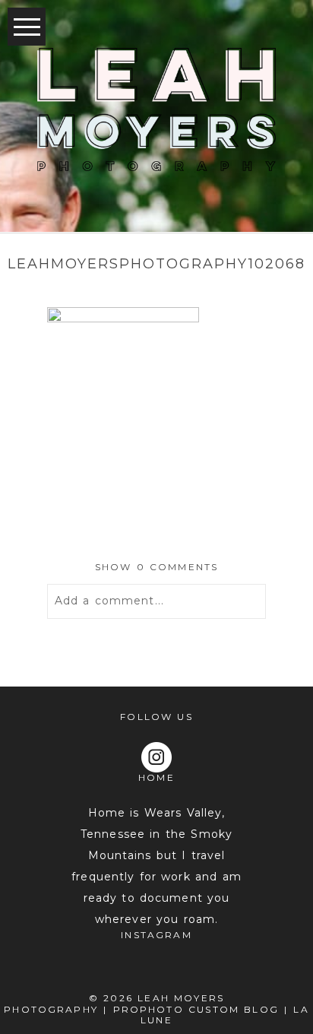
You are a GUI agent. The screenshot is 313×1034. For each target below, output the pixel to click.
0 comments (157, 567)
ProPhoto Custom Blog (196, 1009)
